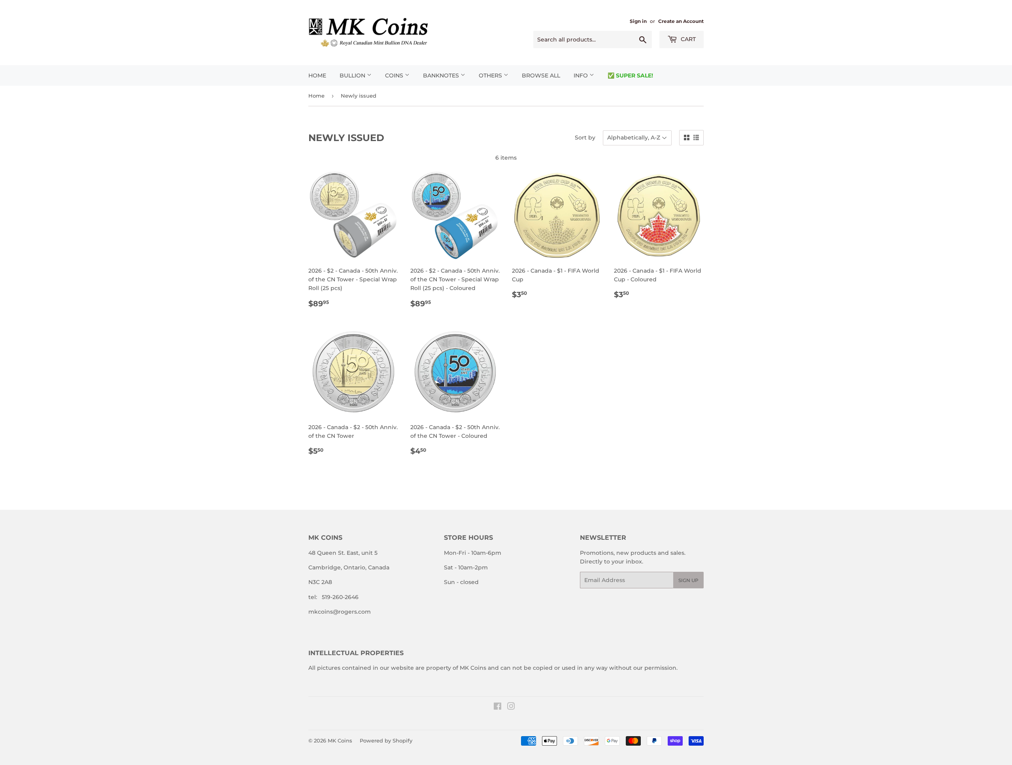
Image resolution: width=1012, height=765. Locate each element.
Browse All (541, 75)
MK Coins (340, 740)
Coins (395, 75)
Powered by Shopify (386, 740)
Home (317, 75)
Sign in (638, 21)
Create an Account (681, 21)
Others (491, 75)
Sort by (585, 137)
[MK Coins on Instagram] (511, 707)
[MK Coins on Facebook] (497, 707)
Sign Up (688, 580)
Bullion (353, 75)
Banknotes (442, 75)
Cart (687, 39)
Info (581, 75)
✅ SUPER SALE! (630, 75)
